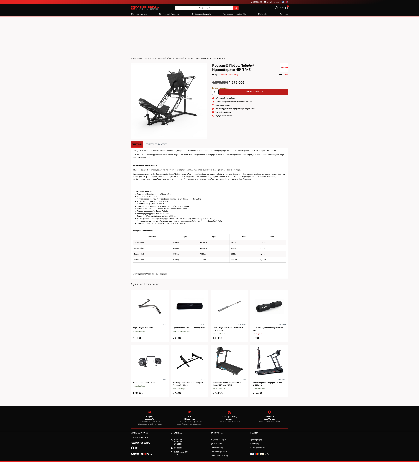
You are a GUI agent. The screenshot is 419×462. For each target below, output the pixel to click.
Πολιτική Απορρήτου (257, 448)
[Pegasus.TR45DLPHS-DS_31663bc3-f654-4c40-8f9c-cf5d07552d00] (169, 101)
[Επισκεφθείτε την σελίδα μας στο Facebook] (132, 448)
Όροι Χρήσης (254, 444)
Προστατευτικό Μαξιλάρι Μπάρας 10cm (189, 328)
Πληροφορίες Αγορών (218, 440)
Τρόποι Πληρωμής (217, 444)
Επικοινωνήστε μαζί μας (219, 456)
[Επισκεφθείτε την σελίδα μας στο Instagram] (136, 448)
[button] (139, 14)
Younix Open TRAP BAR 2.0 (144, 383)
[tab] (137, 144)
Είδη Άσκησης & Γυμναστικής (155, 58)
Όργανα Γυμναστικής (176, 58)
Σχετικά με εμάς (256, 440)
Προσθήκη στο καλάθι (253, 92)
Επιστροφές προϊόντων (219, 452)
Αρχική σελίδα (136, 58)
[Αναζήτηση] (236, 8)
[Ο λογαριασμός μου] (276, 7)
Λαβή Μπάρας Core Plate (143, 328)
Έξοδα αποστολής (217, 448)
